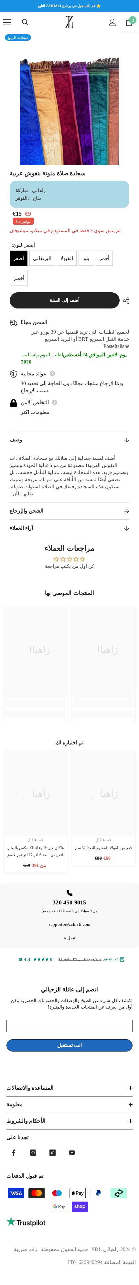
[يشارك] (124, 300)
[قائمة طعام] (7, 22)
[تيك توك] (52, 1152)
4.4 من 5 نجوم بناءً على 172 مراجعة (80, 959)
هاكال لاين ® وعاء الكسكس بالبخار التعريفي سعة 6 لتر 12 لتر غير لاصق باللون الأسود (35, 852)
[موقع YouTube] (72, 1152)
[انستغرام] (33, 1152)
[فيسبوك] (13, 1152)
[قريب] (25, 22)
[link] (35, 703)
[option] (69, 99)
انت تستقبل (69, 1045)
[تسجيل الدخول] (112, 22)
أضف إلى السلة (65, 300)
